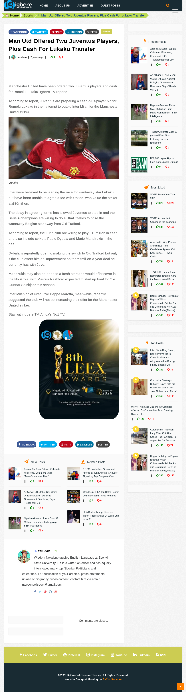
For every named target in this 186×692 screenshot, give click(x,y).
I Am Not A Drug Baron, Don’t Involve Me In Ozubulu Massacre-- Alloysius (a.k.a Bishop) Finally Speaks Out (162, 357)
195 (172, 396)
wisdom (22, 57)
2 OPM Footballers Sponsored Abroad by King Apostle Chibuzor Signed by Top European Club (100, 473)
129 (142, 419)
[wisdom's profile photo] (13, 57)
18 (171, 261)
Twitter (40, 32)
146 (161, 445)
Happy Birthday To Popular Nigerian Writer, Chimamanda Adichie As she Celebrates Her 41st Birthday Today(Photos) (164, 303)
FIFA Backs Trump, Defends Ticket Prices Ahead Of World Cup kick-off (101, 516)
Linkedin (75, 32)
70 (171, 369)
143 (172, 315)
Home (43, 5)
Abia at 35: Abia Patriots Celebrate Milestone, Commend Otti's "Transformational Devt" (42, 473)
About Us (62, 5)
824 (161, 226)
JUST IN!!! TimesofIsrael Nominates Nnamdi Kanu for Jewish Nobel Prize (163, 276)
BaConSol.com (112, 679)
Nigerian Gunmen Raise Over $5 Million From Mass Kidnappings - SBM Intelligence (41, 522)
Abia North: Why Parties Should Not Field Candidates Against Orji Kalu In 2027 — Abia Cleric (163, 249)
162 (161, 369)
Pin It (58, 32)
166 (172, 226)
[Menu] (175, 11)
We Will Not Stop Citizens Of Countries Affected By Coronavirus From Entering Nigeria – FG (152, 410)
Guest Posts (110, 5)
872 (161, 203)
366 (161, 396)
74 (171, 445)
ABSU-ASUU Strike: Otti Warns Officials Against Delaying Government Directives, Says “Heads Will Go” (163, 82)
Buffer (92, 32)
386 (161, 315)
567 (161, 284)
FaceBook (19, 32)
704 (161, 261)
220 (172, 203)
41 (152, 419)
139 (172, 284)
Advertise (85, 5)
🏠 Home (12, 15)
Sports (28, 15)
